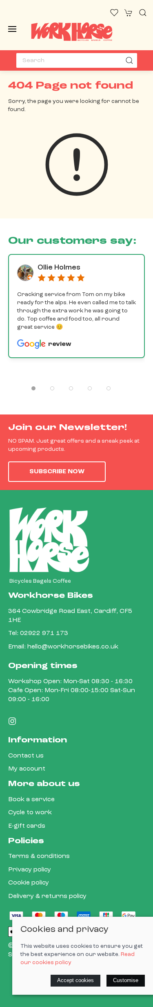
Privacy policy (29, 870)
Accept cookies (75, 980)
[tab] (33, 388)
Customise (125, 980)
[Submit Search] (130, 60)
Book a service (31, 799)
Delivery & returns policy (47, 896)
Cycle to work (30, 812)
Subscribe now (56, 471)
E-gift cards (26, 826)
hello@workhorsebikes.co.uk (72, 647)
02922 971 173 (44, 633)
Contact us (26, 756)
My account (26, 769)
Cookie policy (28, 883)
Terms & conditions (39, 856)
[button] (12, 29)
